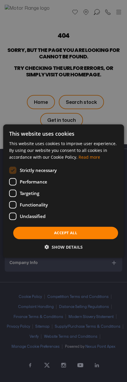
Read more (89, 157)
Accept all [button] (65, 232)
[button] (64, 247)
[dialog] (63, 191)
